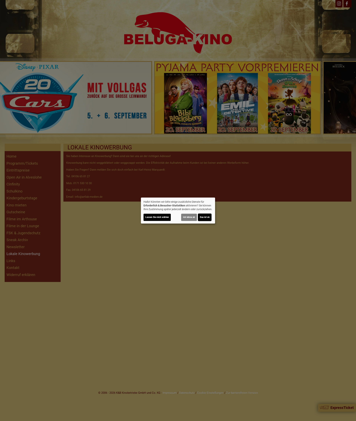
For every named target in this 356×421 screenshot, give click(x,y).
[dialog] (178, 210)
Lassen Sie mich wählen (157, 217)
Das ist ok (205, 217)
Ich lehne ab (189, 217)
